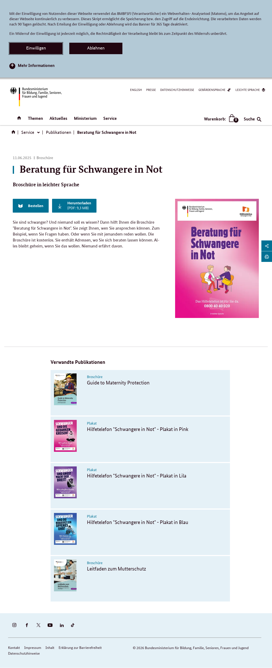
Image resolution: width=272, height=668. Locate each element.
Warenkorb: (220, 119)
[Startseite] (14, 133)
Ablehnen (96, 48)
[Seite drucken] (266, 256)
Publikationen (58, 132)
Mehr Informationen (36, 65)
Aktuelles (58, 118)
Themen (35, 118)
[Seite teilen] (266, 245)
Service (110, 118)
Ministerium (85, 118)
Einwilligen (36, 48)
